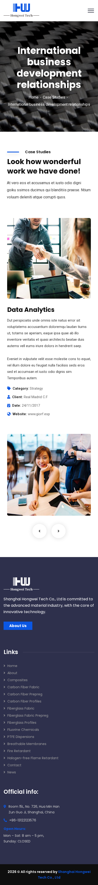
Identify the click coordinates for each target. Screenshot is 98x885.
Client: (17, 397)
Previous (39, 531)
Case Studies (54, 97)
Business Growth (33, 499)
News (11, 772)
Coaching (22, 505)
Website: (20, 414)
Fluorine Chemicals (23, 729)
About (12, 673)
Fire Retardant (19, 751)
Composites (17, 680)
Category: (21, 388)
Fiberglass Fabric (20, 708)
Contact (14, 765)
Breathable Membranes (26, 743)
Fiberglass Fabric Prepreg (27, 715)
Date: (16, 405)
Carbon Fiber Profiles (24, 701)
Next (58, 531)
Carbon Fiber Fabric (23, 687)
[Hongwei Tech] (21, 10)
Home (34, 97)
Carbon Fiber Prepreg (24, 694)
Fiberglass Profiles (21, 722)
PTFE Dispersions (20, 736)
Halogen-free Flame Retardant (33, 758)
